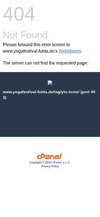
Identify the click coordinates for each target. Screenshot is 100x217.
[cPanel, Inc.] (50, 158)
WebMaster (70, 51)
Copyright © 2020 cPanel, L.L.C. (50, 162)
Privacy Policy (50, 166)
